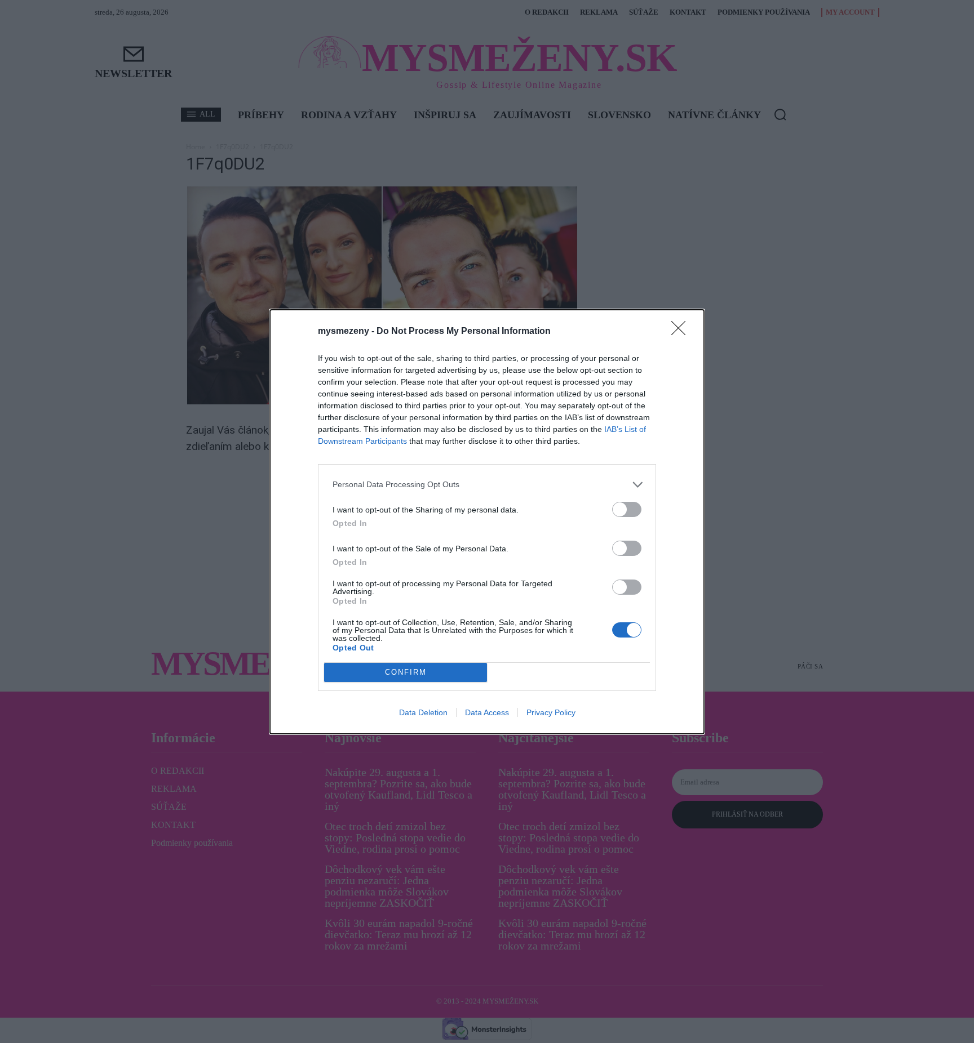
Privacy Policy (550, 712)
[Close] (682, 331)
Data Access (487, 712)
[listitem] (487, 485)
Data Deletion (423, 712)
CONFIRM (406, 672)
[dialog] (487, 522)
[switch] (626, 509)
